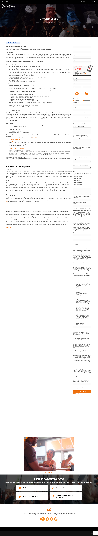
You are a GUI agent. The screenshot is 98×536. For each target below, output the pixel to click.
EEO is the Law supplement (17, 148)
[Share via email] (94, 1)
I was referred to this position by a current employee (82, 388)
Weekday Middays (77, 178)
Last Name (75, 50)
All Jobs (5, 1)
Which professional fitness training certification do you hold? (82, 197)
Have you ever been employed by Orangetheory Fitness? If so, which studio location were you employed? (81, 125)
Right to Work (14, 141)
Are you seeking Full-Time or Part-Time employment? (80, 159)
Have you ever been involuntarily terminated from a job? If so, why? (81, 148)
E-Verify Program (36, 137)
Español (83, 1)
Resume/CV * (75, 90)
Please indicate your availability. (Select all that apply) (81, 171)
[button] (45, 472)
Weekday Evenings (78, 180)
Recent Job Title (76, 102)
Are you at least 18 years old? (79, 112)
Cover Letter (75, 98)
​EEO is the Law (14, 147)
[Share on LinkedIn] (89, 2)
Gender (74, 232)
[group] (49, 454)
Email (74, 55)
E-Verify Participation (16, 139)
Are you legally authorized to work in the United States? (80, 118)
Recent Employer (76, 107)
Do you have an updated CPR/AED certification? (79, 203)
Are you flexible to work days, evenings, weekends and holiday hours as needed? (80, 165)
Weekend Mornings (78, 182)
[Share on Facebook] (87, 2)
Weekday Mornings (78, 176)
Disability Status (76, 243)
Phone (74, 60)
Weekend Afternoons (78, 184)
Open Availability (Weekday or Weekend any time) (82, 174)
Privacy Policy (83, 73)
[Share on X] (92, 2)
